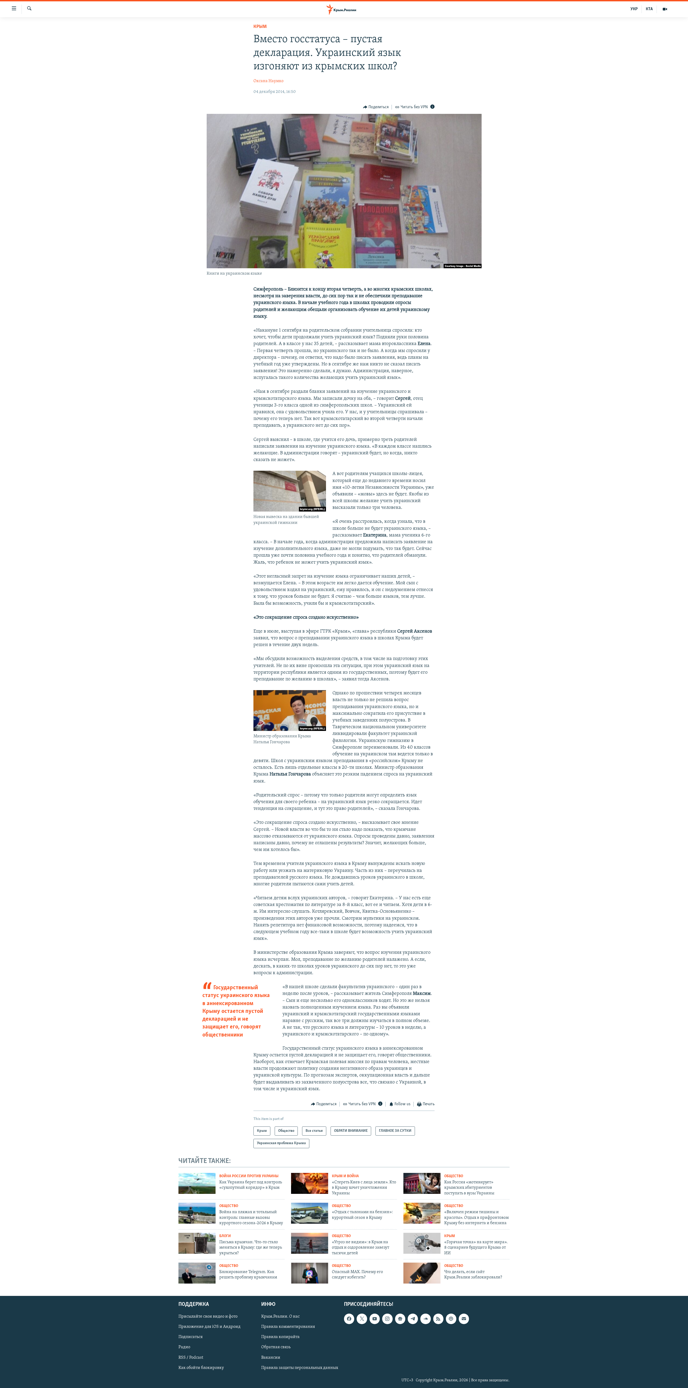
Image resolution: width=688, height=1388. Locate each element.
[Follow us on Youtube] (375, 1319)
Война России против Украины (248, 1176)
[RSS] (438, 1319)
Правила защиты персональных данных (299, 1367)
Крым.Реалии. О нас (280, 1316)
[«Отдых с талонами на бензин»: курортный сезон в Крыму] (309, 1213)
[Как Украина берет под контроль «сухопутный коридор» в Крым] (197, 1183)
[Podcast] (451, 1319)
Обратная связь (276, 1347)
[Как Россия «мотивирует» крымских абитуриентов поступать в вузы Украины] (421, 1183)
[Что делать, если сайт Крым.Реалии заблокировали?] (421, 1273)
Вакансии (270, 1357)
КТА (649, 9)
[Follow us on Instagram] (387, 1319)
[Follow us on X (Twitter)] (362, 1319)
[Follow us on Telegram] (413, 1319)
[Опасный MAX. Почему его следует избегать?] (309, 1273)
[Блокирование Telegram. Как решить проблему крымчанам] (197, 1273)
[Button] (376, 107)
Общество (453, 1176)
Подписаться (190, 1337)
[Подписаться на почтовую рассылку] (464, 1319)
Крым (260, 26)
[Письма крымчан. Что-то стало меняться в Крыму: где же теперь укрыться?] (197, 1243)
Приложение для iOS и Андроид (209, 1327)
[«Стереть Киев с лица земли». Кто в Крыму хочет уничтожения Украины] (309, 1183)
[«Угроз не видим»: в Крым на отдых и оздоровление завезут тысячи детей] (309, 1243)
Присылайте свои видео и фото (208, 1316)
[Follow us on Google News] (400, 1319)
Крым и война (345, 1176)
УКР (634, 9)
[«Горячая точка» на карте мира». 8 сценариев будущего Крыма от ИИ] (421, 1243)
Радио (184, 1347)
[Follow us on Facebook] (349, 1319)
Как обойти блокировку (201, 1367)
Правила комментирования (288, 1327)
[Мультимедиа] (665, 9)
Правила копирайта (280, 1337)
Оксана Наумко (268, 81)
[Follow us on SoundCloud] (425, 1319)
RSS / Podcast (190, 1357)
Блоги (225, 1236)
